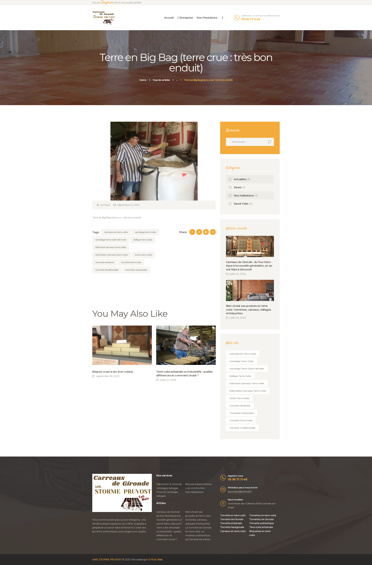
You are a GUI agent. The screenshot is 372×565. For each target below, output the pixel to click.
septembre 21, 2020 (128, 205)
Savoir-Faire (241, 203)
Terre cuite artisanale (261, 527)
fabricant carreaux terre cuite (110, 247)
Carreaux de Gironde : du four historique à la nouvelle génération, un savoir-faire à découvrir (249, 266)
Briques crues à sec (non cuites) (112, 371)
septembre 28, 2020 (107, 376)
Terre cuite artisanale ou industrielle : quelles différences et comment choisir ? (184, 373)
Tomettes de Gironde (261, 519)
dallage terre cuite (142, 239)
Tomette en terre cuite (233, 515)
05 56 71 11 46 (237, 479)
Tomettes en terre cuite (262, 515)
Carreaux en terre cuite (233, 531)
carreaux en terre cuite (116, 232)
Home (143, 80)
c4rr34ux (105, 205)
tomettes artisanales (136, 269)
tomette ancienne (104, 262)
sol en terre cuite (143, 254)
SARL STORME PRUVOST (107, 559)
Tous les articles (161, 80)
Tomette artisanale (231, 523)
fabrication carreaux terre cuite (111, 254)
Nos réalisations (244, 195)
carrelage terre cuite (145, 232)
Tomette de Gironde (231, 519)
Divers (238, 187)
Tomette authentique (261, 523)
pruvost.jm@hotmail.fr (240, 491)
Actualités (240, 179)
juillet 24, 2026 (168, 380)
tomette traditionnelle (106, 269)
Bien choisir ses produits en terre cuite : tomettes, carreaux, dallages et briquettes (248, 309)
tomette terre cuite (131, 262)
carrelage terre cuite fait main (110, 239)
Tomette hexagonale (232, 527)
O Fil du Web (155, 559)
